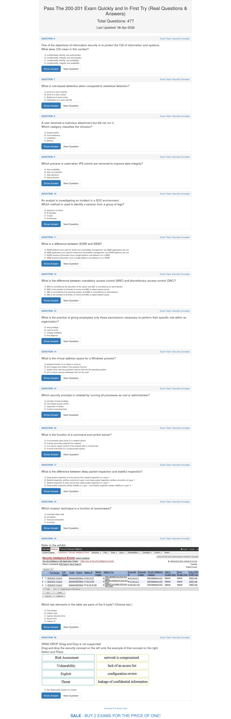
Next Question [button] (71, 68)
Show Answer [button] (51, 68)
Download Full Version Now (115, 708)
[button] (115, 38)
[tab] (115, 38)
